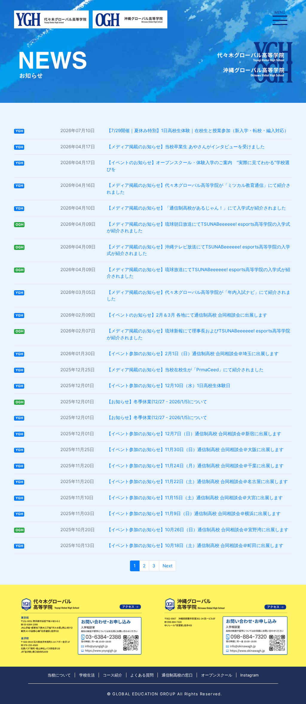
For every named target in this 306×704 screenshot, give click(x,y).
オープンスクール (216, 675)
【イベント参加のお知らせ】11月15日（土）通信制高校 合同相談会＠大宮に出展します (195, 497)
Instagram (249, 675)
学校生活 (87, 675)
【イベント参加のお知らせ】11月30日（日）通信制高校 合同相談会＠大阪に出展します (195, 449)
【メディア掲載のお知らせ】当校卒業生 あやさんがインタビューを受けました (186, 146)
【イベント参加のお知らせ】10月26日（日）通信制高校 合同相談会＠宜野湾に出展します (197, 529)
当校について (59, 675)
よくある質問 (142, 675)
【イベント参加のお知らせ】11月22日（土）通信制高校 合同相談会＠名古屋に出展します (197, 481)
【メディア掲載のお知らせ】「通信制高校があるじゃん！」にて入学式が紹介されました (196, 208)
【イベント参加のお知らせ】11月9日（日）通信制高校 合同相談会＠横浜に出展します (194, 513)
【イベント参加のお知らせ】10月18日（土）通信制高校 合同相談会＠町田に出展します (195, 545)
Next (167, 566)
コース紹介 (112, 675)
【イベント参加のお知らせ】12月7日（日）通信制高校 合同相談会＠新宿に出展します (194, 433)
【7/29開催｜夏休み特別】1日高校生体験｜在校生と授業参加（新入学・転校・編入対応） (198, 130)
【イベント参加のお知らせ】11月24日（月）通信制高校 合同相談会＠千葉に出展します (195, 465)
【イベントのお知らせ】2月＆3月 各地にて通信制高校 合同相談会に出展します (187, 315)
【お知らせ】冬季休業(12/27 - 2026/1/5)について (157, 401)
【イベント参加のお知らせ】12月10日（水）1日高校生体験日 (168, 385)
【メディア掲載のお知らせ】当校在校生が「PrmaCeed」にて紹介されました (185, 369)
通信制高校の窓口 (177, 675)
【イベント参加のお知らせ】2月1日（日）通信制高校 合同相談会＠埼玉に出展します (193, 353)
